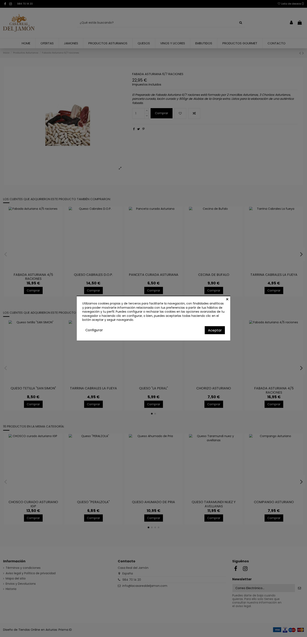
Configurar (94, 330)
